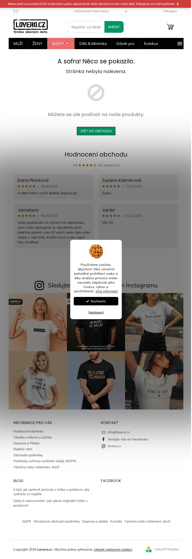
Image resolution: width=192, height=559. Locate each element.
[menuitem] (18, 43)
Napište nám (22, 449)
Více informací (107, 291)
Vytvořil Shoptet (167, 549)
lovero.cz (114, 446)
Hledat (114, 27)
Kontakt (116, 521)
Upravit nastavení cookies (113, 549)
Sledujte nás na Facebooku (128, 439)
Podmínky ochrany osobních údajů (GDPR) (44, 461)
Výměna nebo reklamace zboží (36, 467)
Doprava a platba (95, 521)
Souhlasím (98, 301)
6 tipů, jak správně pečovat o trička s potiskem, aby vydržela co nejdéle (51, 491)
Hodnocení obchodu (91, 11)
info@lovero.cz (119, 432)
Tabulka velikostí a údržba (32, 437)
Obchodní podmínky (28, 455)
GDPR (26, 521)
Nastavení (96, 312)
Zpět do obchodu (96, 131)
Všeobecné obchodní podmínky (56, 521)
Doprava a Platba (26, 443)
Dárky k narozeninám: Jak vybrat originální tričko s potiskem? (50, 503)
